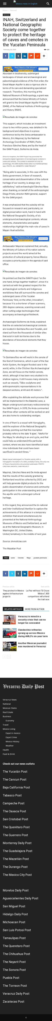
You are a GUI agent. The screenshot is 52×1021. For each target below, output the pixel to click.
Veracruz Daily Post (16, 993)
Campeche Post (13, 803)
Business (7, 716)
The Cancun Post (14, 779)
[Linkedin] (24, 56)
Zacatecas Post (13, 1001)
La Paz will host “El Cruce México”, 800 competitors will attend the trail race (37, 595)
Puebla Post (11, 977)
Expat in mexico (13, 733)
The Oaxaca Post (14, 811)
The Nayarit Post (14, 962)
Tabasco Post (12, 795)
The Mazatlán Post (16, 859)
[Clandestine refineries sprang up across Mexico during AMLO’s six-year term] (10, 633)
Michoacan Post (14, 922)
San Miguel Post (14, 906)
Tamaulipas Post (14, 938)
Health (6, 750)
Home (5, 10)
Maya (29, 558)
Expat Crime (11, 737)
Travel (5, 724)
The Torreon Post (15, 985)
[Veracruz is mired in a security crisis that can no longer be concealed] (10, 620)
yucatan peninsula (40, 558)
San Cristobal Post (15, 819)
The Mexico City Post (17, 875)
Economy (10, 720)
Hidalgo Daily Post (15, 914)
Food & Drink (9, 754)
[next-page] (9, 657)
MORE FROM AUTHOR (34, 609)
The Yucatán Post (15, 771)
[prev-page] (4, 657)
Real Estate (8, 712)
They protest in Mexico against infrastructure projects (13, 593)
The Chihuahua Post (16, 954)
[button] (4, 4)
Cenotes (21, 558)
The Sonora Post (14, 970)
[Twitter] (12, 56)
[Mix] (31, 56)
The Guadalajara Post (17, 851)
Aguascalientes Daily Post (20, 898)
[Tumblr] (18, 56)
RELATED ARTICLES (13, 609)
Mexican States (10, 708)
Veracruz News (10, 699)
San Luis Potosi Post (17, 930)
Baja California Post (16, 787)
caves (13, 558)
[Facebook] (5, 56)
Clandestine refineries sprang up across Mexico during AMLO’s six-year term (33, 633)
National (13, 10)
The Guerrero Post (15, 835)
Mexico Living (9, 729)
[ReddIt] (37, 56)
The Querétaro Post (16, 827)
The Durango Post (15, 867)
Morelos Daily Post (16, 890)
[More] (44, 56)
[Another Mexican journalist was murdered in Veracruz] (10, 646)
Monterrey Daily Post (17, 843)
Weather (10, 745)
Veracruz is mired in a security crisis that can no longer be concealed (32, 619)
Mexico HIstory (12, 741)
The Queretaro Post (16, 946)
